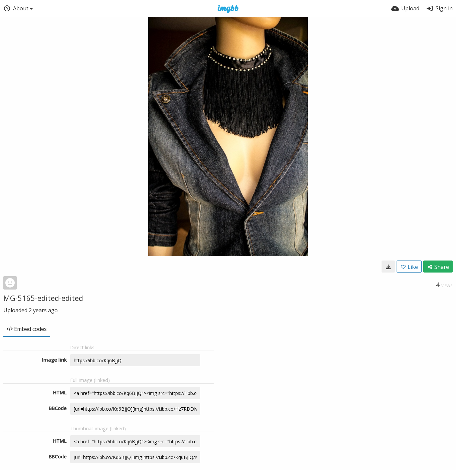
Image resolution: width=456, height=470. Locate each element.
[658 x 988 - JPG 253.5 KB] (388, 267)
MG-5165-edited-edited (43, 298)
